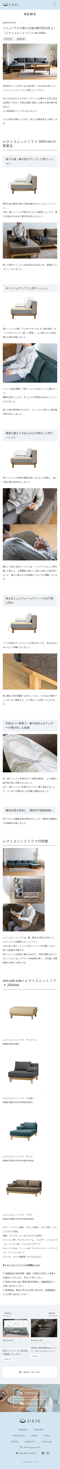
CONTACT (46, 1282)
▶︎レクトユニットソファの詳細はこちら (21, 1265)
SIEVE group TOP (32, 1447)
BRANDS (23, 1429)
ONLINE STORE (27, 1453)
